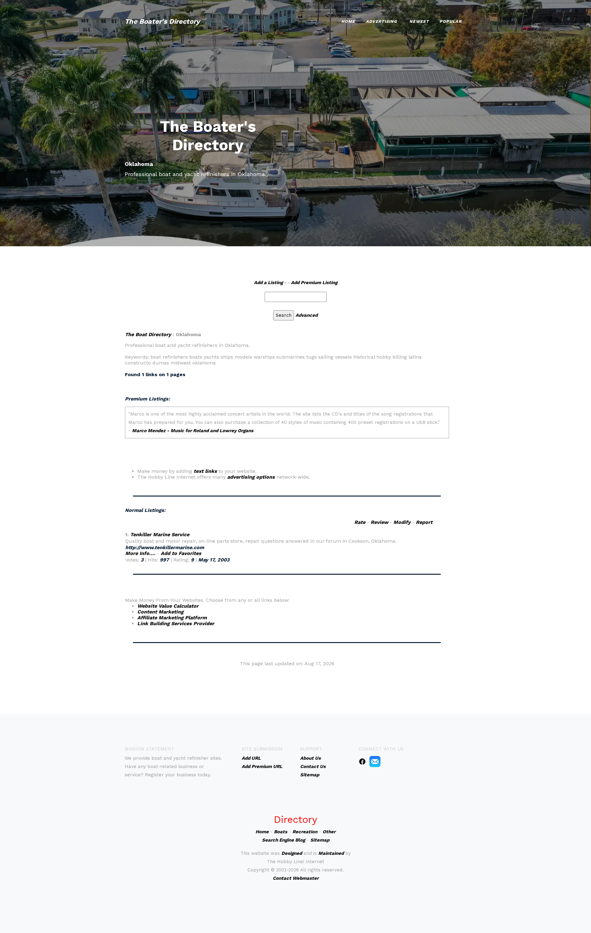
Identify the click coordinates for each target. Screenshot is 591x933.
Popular (451, 21)
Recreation (304, 831)
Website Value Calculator (168, 606)
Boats (280, 831)
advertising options (251, 477)
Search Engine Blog (283, 840)
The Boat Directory (148, 334)
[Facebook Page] (362, 761)
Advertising (381, 21)
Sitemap (319, 840)
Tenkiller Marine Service (159, 534)
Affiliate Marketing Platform (172, 618)
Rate (359, 522)
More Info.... (140, 553)
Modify (402, 522)
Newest (419, 21)
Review (379, 522)
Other (329, 831)
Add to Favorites (181, 553)
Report (424, 522)
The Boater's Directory (162, 21)
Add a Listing (268, 282)
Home (348, 21)
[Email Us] (375, 761)
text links (205, 471)
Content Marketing (160, 612)
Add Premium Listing (314, 282)
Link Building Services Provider (175, 623)
